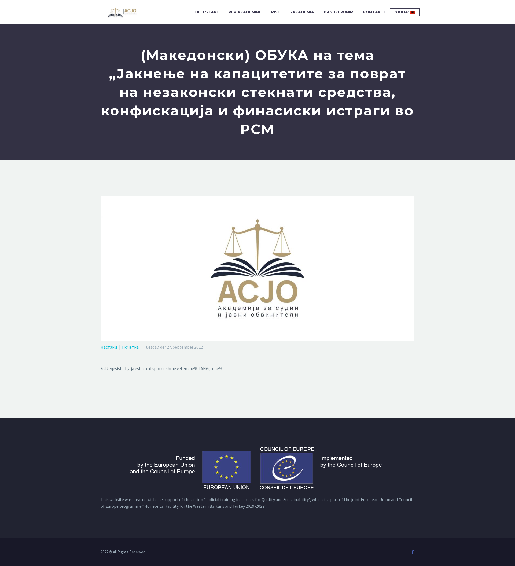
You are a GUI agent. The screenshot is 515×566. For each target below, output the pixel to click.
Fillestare (206, 12)
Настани (109, 347)
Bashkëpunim (339, 12)
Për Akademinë (245, 12)
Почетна (130, 347)
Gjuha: (402, 12)
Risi (275, 12)
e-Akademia (301, 12)
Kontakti (374, 12)
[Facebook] (413, 552)
